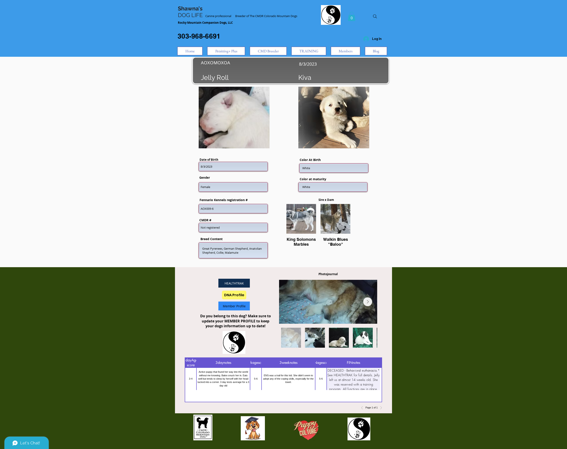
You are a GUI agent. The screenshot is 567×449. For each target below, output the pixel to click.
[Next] (380, 408)
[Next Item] (367, 301)
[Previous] (363, 408)
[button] (351, 16)
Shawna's (190, 8)
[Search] (375, 16)
